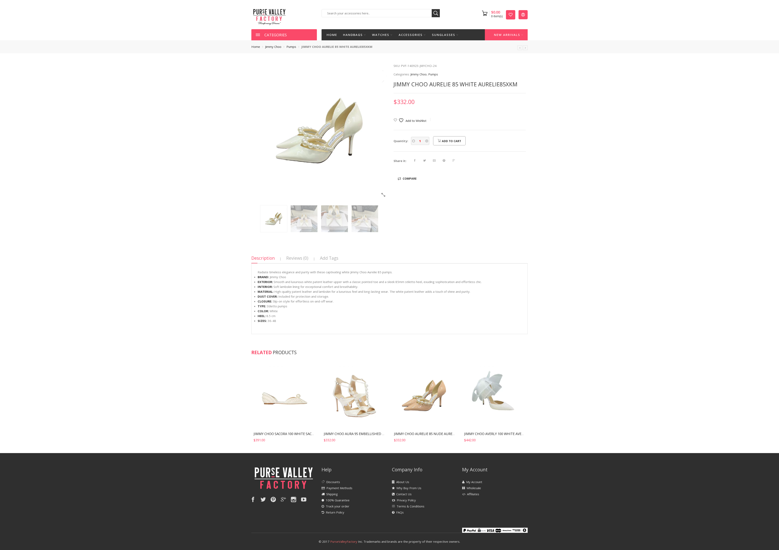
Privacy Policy (406, 500)
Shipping (332, 494)
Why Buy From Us (408, 488)
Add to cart (451, 141)
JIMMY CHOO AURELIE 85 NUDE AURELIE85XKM (431, 433)
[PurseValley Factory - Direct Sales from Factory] (269, 16)
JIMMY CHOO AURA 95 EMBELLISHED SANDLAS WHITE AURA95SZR (375, 433)
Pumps (291, 47)
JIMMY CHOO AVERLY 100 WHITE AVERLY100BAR (501, 433)
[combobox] (381, 13)
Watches (380, 35)
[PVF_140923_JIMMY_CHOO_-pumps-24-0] (319, 131)
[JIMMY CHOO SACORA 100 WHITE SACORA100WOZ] (284, 395)
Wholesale (474, 488)
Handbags (353, 35)
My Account (474, 482)
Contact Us (404, 494)
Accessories (411, 35)
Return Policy (335, 512)
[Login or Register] (523, 14)
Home (332, 35)
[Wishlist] (510, 14)
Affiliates (473, 494)
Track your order (337, 506)
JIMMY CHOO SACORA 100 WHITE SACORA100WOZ (292, 433)
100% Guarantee (338, 500)
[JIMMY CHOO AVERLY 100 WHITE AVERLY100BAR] (494, 395)
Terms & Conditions (410, 506)
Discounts (333, 482)
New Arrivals (507, 35)
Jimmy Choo (273, 47)
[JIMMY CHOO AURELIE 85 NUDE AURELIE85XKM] (520, 47)
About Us (402, 482)
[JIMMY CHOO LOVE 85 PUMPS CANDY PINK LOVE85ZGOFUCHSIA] (525, 47)
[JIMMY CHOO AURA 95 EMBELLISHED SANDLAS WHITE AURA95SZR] (354, 395)
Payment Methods (339, 488)
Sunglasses (443, 35)
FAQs (400, 512)
